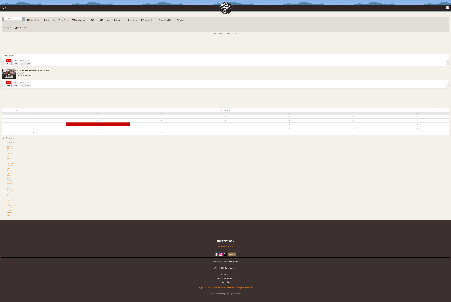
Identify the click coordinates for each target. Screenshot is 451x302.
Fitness (8, 161)
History (8, 168)
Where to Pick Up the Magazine (225, 268)
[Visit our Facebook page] (216, 254)
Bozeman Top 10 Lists (166, 20)
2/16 (28, 62)
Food (228, 33)
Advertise (180, 20)
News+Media (50, 20)
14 (161, 124)
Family (8, 158)
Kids (7, 171)
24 (353, 128)
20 (97, 128)
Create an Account (23, 28)
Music (8, 178)
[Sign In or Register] (447, 7)
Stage (8, 203)
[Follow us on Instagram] (221, 254)
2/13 (9, 62)
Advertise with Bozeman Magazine (225, 261)
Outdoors (9, 183)
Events (214, 33)
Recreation (133, 20)
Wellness (9, 213)
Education (9, 153)
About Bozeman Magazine (225, 278)
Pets (7, 185)
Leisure (8, 173)
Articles (221, 33)
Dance (8, 151)
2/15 (22, 62)
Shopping (9, 198)
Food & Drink (10, 163)
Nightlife (9, 181)
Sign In (8, 28)
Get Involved (225, 274)
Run (7, 195)
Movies (8, 176)
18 (417, 124)
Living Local (119, 20)
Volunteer (9, 210)
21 (161, 128)
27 (97, 132)
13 (97, 124)
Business (9, 146)
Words (8, 215)
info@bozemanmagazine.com (225, 246)
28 (161, 132)
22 (225, 128)
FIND (5, 8)
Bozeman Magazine (225, 8)
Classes (8, 148)
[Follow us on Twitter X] (225, 254)
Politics (8, 188)
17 (353, 124)
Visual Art (9, 208)
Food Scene (64, 20)
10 (353, 120)
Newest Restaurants (80, 20)
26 (34, 132)
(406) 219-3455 (225, 241)
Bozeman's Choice (149, 20)
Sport (8, 200)
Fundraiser (9, 166)
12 (34, 124)
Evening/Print (10, 142)
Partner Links (225, 282)
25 (417, 128)
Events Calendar (34, 20)
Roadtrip (9, 193)
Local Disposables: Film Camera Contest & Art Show (33, 70)
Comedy (13, 205)
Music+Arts (106, 20)
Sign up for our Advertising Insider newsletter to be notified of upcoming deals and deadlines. (225, 288)
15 (225, 124)
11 (417, 120)
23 (289, 128)
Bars (94, 20)
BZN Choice (235, 33)
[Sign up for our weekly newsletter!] (232, 254)
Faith (8, 156)
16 (289, 124)
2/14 (15, 62)
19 (34, 128)
